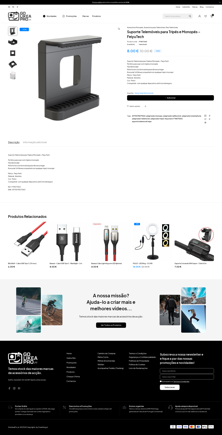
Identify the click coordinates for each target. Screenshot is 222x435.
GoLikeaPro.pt (14, 427)
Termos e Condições (181, 381)
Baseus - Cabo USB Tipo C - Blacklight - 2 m (66, 263)
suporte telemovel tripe (141, 121)
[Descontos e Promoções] (64, 407)
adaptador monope (154, 116)
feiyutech (169, 119)
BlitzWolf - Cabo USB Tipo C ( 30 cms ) (22, 263)
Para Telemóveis (172, 27)
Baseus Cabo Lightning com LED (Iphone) (106, 263)
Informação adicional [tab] (35, 142)
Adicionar (171, 98)
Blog (201, 7)
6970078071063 (138, 116)
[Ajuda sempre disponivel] (170, 407)
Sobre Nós (186, 7)
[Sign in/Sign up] (199, 16)
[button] (119, 29)
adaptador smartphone (191, 116)
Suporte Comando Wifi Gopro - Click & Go (191, 263)
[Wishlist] (205, 16)
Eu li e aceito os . (176, 381)
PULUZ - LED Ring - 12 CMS (143, 263)
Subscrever (170, 387)
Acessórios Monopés (135, 27)
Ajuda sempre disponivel (186, 406)
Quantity (140, 93)
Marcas (195, 7)
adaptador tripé (157, 119)
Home (178, 7)
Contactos (210, 7)
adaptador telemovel (141, 119)
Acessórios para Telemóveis (154, 27)
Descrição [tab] (14, 142)
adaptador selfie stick (172, 116)
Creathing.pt (43, 427)
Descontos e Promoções (80, 406)
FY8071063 (177, 119)
